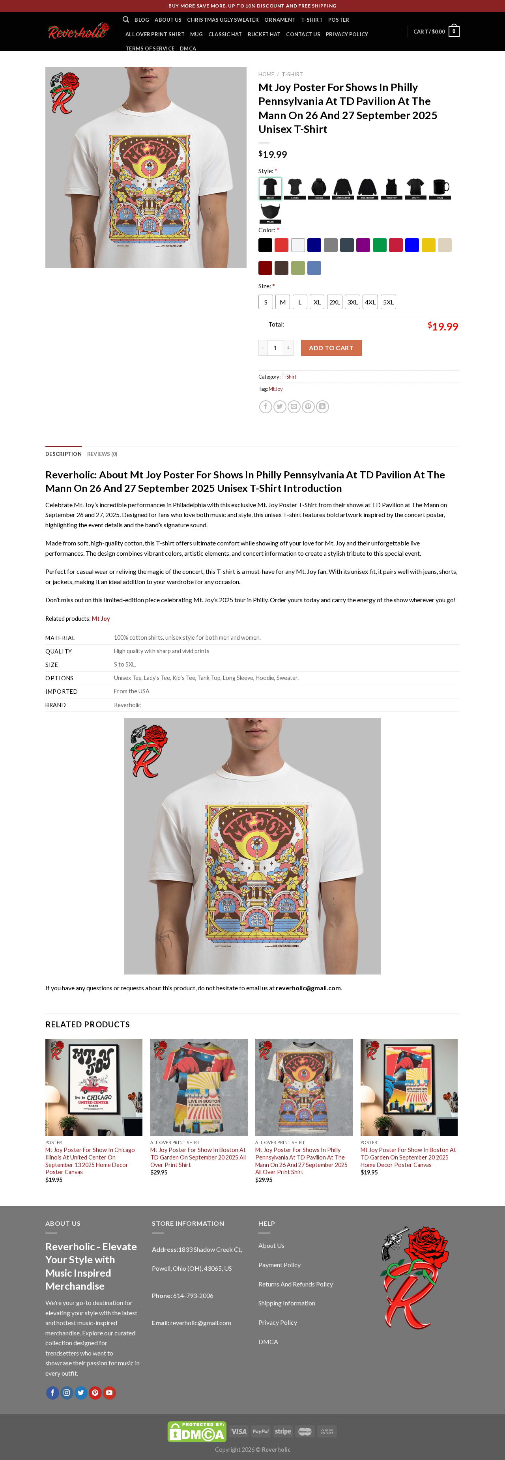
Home (266, 74)
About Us (168, 20)
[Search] (126, 19)
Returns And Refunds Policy (295, 1284)
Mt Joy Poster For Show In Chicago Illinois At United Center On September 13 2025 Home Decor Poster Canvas (90, 1160)
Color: (268, 229)
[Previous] (46, 1121)
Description (63, 454)
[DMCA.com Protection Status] (196, 1431)
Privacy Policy (347, 34)
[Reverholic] (78, 31)
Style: (267, 170)
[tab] (63, 454)
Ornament (280, 20)
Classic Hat (225, 34)
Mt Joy (276, 389)
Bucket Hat (264, 34)
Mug (196, 34)
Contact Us (303, 34)
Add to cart (331, 347)
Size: (266, 285)
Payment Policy (279, 1264)
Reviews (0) (102, 454)
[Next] (457, 1121)
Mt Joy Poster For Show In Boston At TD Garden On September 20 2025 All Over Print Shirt (198, 1157)
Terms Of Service (149, 48)
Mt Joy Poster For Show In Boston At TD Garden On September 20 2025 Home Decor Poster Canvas (408, 1157)
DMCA (188, 48)
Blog (142, 20)
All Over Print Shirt (155, 34)
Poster (339, 20)
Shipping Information (286, 1303)
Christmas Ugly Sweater (223, 20)
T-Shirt (312, 20)
